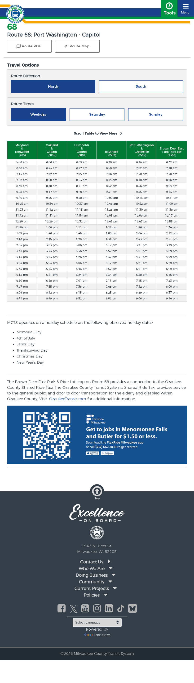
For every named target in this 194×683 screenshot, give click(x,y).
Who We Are (92, 569)
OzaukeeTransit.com (67, 399)
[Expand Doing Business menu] (113, 575)
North (53, 86)
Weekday (38, 114)
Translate (102, 635)
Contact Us (92, 562)
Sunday (155, 114)
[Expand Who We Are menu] (110, 568)
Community (91, 582)
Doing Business (92, 575)
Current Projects (92, 589)
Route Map (78, 46)
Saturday (97, 114)
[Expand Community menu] (110, 581)
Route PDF (31, 46)
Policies (92, 595)
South (141, 86)
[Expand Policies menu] (105, 595)
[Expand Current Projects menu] (114, 588)
